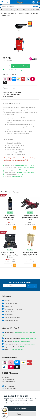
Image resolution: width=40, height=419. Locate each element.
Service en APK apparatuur (23, 9)
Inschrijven (32, 286)
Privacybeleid (8, 314)
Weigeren (20, 414)
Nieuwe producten (10, 303)
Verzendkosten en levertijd (13, 309)
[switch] (4, 416)
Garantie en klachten (11, 320)
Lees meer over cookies (20, 403)
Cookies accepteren (20, 408)
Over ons (7, 300)
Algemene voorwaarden (12, 317)
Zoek (34, 6)
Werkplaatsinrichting (9, 9)
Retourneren (8, 306)
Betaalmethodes (9, 312)
